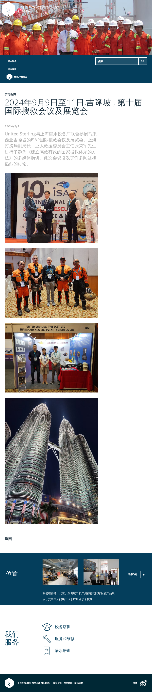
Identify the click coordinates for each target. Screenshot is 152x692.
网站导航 (78, 683)
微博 (135, 683)
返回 (8, 538)
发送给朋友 (135, 21)
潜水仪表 (12, 69)
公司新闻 (10, 94)
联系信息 (132, 574)
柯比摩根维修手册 (86, 23)
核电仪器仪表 (19, 77)
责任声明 (68, 683)
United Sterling (73, 9)
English (117, 21)
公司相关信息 (64, 23)
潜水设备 (12, 61)
